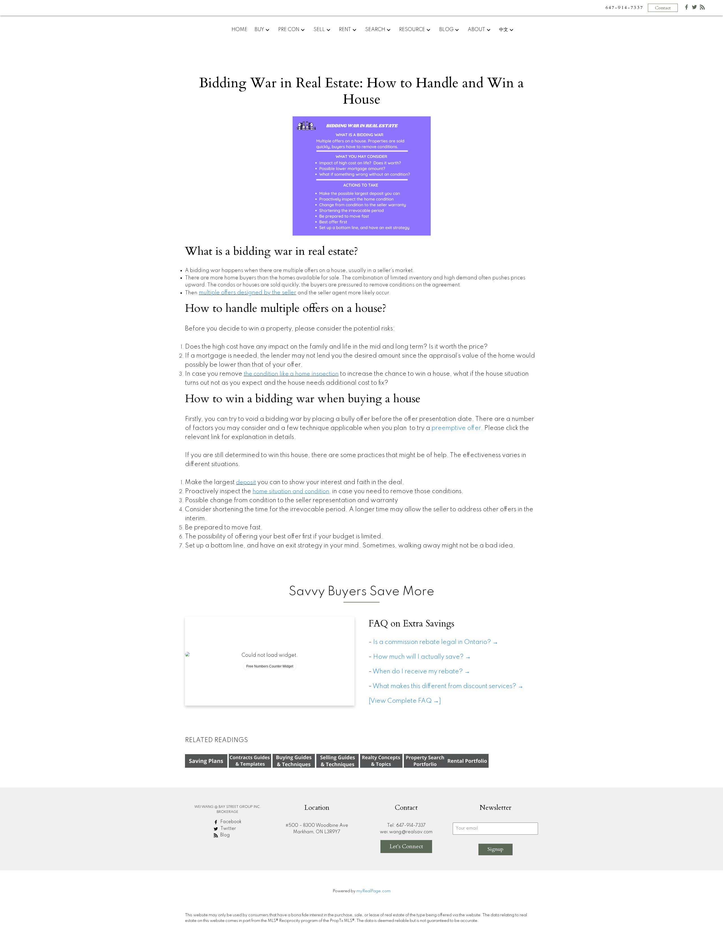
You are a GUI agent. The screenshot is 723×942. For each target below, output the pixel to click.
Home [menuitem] (239, 29)
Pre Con (288, 29)
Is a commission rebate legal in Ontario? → (436, 642)
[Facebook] (686, 8)
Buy (259, 29)
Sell (319, 29)
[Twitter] (694, 8)
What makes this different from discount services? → (448, 686)
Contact (663, 8)
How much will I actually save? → (423, 657)
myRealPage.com (373, 891)
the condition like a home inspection (291, 374)
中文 (503, 29)
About (476, 29)
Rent (345, 29)
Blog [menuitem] (446, 29)
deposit (246, 483)
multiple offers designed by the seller (247, 293)
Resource (412, 29)
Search (375, 29)
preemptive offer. (457, 428)
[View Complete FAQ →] (405, 701)
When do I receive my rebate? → (421, 672)
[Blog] (702, 8)
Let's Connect (406, 846)
